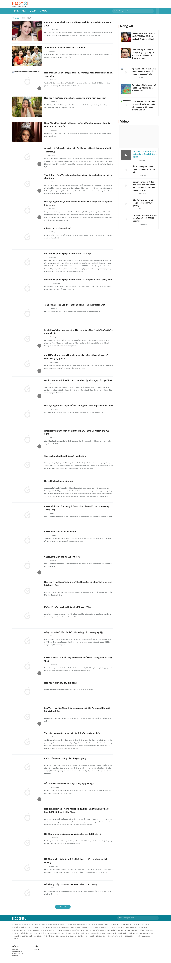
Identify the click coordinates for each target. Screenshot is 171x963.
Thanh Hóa (112, 927)
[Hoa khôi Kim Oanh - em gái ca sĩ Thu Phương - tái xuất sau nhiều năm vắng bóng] (27, 81)
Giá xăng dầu (132, 930)
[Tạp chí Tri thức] (45, 51)
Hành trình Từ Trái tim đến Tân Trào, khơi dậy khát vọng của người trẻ (78, 380)
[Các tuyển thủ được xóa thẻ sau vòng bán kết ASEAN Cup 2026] (126, 219)
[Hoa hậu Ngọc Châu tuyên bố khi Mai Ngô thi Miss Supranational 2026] (27, 414)
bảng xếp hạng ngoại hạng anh (66, 936)
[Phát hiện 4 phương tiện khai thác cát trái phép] (27, 262)
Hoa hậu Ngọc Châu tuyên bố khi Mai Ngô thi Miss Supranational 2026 (78, 406)
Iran (48, 933)
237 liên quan (54, 636)
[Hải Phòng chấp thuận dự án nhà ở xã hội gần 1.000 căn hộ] (27, 843)
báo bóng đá (90, 936)
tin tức (26, 924)
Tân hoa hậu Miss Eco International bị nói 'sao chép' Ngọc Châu (75, 305)
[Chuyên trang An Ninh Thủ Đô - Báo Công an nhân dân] (45, 513)
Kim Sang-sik (55, 933)
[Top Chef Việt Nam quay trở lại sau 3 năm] (27, 56)
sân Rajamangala (35, 930)
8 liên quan (53, 589)
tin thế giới (17, 924)
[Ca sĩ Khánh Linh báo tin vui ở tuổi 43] (27, 565)
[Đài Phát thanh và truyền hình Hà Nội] (135, 175)
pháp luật (104, 927)
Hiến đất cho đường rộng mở (58, 481)
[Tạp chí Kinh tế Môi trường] (46, 866)
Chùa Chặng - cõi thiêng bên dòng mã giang (65, 758)
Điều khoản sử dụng (18, 951)
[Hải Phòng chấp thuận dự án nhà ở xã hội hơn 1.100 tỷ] (27, 893)
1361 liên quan (55, 182)
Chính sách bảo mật (17, 953)
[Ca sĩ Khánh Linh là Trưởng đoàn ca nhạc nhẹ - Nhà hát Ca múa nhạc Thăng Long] (27, 515)
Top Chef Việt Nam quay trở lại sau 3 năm (64, 48)
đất (151, 933)
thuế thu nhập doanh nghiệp (90, 933)
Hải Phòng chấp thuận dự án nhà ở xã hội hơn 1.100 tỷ (70, 884)
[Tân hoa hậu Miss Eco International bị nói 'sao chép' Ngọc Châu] (27, 313)
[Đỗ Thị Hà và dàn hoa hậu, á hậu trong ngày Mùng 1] (27, 792)
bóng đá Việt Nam (53, 924)
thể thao (76, 933)
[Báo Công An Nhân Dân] (48, 283)
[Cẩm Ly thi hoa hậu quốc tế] (27, 237)
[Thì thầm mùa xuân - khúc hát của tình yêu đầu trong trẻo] (27, 742)
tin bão (35, 927)
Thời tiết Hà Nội (39, 933)
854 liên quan (54, 337)
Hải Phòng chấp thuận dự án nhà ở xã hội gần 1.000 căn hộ (72, 834)
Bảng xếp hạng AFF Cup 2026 (23, 936)
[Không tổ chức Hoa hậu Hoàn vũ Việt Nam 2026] (27, 616)
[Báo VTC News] (135, 78)
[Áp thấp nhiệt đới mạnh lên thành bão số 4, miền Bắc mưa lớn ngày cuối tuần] (126, 73)
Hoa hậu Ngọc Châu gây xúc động (60, 683)
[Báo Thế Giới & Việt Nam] (46, 362)
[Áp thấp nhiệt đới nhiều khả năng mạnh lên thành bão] (126, 170)
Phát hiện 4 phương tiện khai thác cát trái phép (67, 254)
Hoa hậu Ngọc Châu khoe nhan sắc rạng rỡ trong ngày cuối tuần (75, 98)
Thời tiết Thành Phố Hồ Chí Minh (98, 924)
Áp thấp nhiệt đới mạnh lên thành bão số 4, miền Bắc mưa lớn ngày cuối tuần (144, 72)
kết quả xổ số (111, 930)
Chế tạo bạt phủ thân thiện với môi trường (65, 456)
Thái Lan (16, 933)
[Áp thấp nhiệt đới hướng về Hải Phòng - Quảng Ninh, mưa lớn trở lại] (126, 89)
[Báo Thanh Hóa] (47, 762)
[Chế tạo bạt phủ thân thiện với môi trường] (27, 465)
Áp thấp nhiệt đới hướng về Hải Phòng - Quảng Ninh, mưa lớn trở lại (144, 88)
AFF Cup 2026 (75, 927)
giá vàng (80, 936)
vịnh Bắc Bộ (38, 936)
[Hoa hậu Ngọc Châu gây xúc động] (27, 691)
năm (103, 933)
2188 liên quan (54, 362)
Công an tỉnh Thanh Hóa (115, 936)
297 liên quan (54, 29)
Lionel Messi (122, 933)
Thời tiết (85, 927)
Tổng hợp (36, 949)
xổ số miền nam (64, 927)
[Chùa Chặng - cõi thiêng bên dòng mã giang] (27, 767)
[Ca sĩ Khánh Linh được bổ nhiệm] (27, 540)
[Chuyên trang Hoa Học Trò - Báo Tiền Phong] (45, 155)
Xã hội (29, 927)
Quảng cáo (15, 955)
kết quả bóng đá (130, 936)
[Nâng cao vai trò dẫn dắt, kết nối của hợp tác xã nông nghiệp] (27, 641)
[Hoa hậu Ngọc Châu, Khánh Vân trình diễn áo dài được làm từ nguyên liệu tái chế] (27, 210)
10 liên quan (53, 438)
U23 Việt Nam (66, 933)
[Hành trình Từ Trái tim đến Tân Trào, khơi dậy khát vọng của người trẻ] (27, 389)
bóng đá (136, 924)
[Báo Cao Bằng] (47, 737)
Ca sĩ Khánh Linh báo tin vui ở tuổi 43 (62, 557)
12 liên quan (142, 175)
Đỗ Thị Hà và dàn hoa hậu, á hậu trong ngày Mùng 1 (69, 784)
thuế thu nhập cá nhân (37, 924)
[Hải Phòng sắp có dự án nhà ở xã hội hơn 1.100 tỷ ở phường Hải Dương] (27, 868)
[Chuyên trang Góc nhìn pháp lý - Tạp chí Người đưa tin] (133, 113)
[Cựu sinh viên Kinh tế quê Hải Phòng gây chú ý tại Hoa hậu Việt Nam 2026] (27, 31)
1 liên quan (54, 130)
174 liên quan (53, 232)
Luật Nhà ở (145, 924)
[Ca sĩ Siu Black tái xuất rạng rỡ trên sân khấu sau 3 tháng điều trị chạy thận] (27, 666)
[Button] (157, 11)
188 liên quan (142, 193)
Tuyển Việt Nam (49, 936)
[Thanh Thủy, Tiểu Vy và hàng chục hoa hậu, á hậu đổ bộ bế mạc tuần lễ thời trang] (27, 184)
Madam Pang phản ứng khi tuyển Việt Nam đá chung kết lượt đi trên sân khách (143, 36)
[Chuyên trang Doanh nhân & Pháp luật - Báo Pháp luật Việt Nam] (46, 816)
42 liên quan (53, 384)
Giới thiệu (15, 949)
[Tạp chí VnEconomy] (46, 888)
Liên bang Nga (100, 936)
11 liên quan (54, 409)
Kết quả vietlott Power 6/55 (76, 924)
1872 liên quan (55, 787)
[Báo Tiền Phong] (46, 182)
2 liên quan (54, 101)
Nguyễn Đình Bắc (19, 927)
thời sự (88, 930)
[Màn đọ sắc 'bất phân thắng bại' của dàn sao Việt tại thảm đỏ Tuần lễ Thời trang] (27, 157)
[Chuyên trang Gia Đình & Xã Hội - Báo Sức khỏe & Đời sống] (46, 29)
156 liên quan (143, 224)
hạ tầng (141, 930)
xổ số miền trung (26, 933)
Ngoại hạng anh (133, 933)
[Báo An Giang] (46, 459)
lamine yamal (111, 933)
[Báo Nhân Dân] (46, 438)
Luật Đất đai (144, 933)
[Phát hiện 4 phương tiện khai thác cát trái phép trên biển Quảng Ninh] (27, 288)
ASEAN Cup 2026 (64, 930)
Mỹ (55, 930)
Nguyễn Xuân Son (126, 924)
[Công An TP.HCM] (46, 257)
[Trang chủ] (20, 4)
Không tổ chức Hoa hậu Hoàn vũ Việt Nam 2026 (67, 607)
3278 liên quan (54, 837)
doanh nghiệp (114, 924)
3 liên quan (54, 308)
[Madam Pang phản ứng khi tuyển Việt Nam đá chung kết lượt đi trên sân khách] (126, 37)
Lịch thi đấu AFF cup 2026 (48, 927)
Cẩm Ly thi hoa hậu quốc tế (57, 228)
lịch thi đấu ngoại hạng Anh (127, 927)
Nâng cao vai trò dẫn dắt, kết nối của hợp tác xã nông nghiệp (73, 632)
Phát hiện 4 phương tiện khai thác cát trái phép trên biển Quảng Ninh (78, 280)
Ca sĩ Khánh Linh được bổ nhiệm (60, 532)
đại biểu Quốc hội (98, 930)
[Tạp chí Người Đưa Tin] (46, 589)
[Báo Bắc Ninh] (46, 485)
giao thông (149, 930)
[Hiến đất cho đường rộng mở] (27, 490)
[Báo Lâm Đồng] (47, 664)
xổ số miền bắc (47, 930)
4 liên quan (52, 51)
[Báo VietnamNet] (46, 80)
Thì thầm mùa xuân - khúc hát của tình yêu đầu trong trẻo (72, 733)
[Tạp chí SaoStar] (46, 102)
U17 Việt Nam (142, 927)
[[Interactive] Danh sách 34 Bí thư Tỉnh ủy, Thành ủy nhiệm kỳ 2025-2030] (27, 439)
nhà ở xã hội (122, 930)
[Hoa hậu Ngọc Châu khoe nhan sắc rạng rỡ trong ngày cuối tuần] (27, 107)
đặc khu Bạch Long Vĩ (20, 930)
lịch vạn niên (94, 927)
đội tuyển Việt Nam (77, 930)
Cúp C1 (63, 924)
